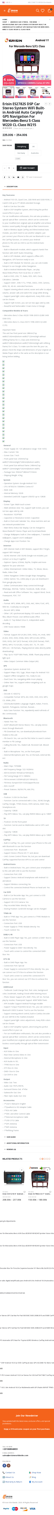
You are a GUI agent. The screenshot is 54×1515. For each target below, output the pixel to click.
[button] (5, 11)
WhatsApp (23, 177)
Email (18, 177)
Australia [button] (35, 153)
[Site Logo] (13, 11)
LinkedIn (14, 177)
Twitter (9, 177)
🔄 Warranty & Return (12, 1481)
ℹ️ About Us (8, 1477)
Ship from (7, 145)
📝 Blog (32, 1477)
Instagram (8, 1465)
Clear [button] (18, 158)
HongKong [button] (21, 146)
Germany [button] (21, 153)
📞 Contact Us (9, 1472)
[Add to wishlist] (24, 1192)
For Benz (5, 1192)
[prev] (46, 104)
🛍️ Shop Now (35, 1472)
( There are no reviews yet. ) (23, 128)
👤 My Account (35, 1481)
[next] (49, 104)
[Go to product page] (14, 1177)
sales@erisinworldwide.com (15, 1455)
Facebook (5, 177)
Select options (21, 1170)
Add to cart (29, 168)
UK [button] (33, 146)
